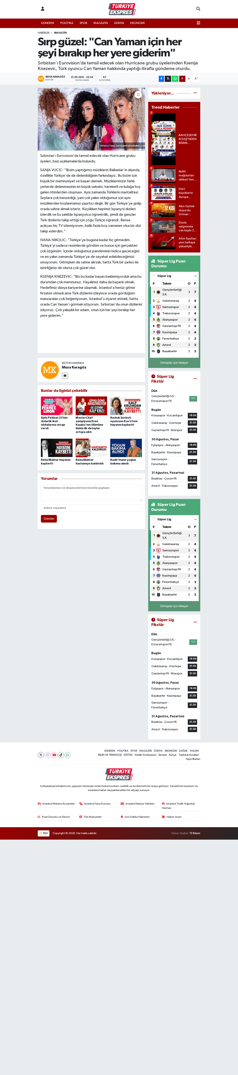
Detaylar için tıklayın (174, 362)
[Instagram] (47, 755)
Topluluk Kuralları (189, 754)
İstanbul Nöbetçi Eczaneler (58, 803)
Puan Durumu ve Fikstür (56, 816)
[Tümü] (195, 93)
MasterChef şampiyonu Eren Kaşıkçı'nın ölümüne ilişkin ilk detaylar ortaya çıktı (89, 424)
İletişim (163, 754)
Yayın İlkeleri (193, 759)
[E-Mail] (65, 376)
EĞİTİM (128, 754)
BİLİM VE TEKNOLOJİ (110, 754)
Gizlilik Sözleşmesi (145, 754)
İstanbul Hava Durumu (97, 803)
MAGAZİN (101, 23)
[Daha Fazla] (182, 79)
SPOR (83, 23)
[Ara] (198, 9)
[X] (41, 755)
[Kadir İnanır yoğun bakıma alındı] (126, 447)
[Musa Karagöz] (50, 369)
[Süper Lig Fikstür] (195, 379)
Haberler (43, 33)
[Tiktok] (61, 755)
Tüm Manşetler (92, 816)
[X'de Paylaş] (168, 79)
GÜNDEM (47, 23)
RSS (45, 833)
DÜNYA (119, 23)
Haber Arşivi (174, 816)
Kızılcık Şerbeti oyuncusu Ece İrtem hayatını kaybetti (124, 421)
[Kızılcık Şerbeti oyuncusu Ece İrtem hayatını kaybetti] (126, 405)
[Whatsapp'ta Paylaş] (175, 79)
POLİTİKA (66, 23)
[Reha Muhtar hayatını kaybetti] (57, 447)
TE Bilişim (194, 833)
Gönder (49, 518)
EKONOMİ (137, 23)
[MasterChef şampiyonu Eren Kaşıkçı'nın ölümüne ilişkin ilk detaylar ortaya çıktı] (91, 405)
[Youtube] (54, 755)
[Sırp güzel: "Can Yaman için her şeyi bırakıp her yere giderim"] (91, 119)
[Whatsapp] (68, 755)
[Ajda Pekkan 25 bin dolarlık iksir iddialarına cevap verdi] (57, 405)
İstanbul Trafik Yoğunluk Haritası (178, 805)
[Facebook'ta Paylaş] (161, 79)
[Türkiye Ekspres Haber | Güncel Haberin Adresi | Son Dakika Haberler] (122, 9)
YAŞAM (194, 750)
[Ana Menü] (198, 23)
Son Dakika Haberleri (137, 816)
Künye (172, 754)
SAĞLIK (183, 750)
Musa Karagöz (74, 367)
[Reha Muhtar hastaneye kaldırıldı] (91, 447)
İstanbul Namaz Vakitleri (140, 803)
